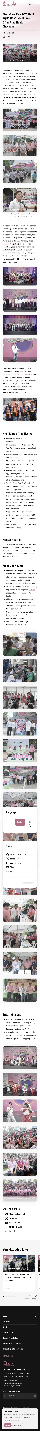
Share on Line (14, 1222)
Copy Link (13, 1231)
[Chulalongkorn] (9, 3)
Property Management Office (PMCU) (17, 374)
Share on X (13, 1218)
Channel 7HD (8, 244)
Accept (7, 1425)
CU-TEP (32, 589)
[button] (3, 1296)
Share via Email (15, 1227)
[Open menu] (35, 4)
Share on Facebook (17, 1214)
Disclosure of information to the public (16, 1408)
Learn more (18, 1425)
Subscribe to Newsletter (11, 1391)
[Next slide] (34, 1297)
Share (8, 37)
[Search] (30, 4)
